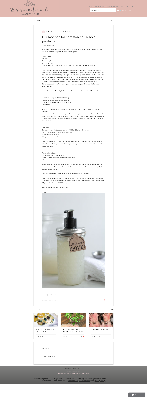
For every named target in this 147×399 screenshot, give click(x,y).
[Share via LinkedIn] (51, 295)
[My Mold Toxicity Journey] (101, 320)
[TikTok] (120, 10)
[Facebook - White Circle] (118, 10)
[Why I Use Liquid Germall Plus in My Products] (46, 320)
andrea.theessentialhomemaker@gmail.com (73, 373)
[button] (130, 10)
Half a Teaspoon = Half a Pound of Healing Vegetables (73, 330)
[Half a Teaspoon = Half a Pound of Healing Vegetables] (73, 320)
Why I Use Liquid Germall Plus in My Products (46, 330)
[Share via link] (55, 295)
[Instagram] (123, 10)
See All (111, 309)
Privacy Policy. (100, 381)
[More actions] (104, 32)
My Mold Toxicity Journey (99, 329)
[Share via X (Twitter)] (47, 295)
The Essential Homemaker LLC (73, 368)
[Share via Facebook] (43, 295)
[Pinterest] (125, 10)
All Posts (37, 20)
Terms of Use (73, 381)
